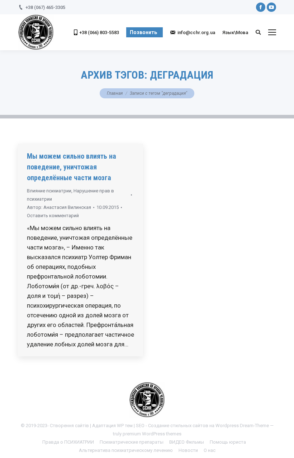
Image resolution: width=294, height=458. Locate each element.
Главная (115, 93)
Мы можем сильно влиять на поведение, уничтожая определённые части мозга (71, 167)
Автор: (59, 207)
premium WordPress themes (152, 433)
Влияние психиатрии (49, 190)
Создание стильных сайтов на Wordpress (193, 425)
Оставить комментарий (53, 215)
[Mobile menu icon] (272, 32)
